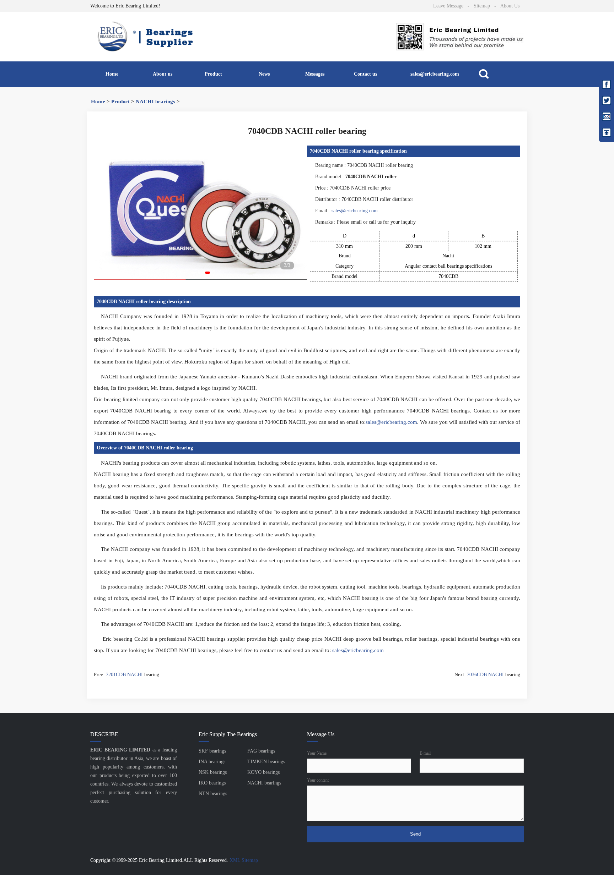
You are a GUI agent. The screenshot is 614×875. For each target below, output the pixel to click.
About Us (509, 6)
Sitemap (482, 6)
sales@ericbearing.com (434, 74)
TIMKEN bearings (266, 761)
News (264, 74)
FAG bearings (261, 751)
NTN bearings (213, 793)
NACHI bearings (155, 101)
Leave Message (448, 6)
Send (415, 834)
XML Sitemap (244, 860)
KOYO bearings (263, 772)
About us (162, 74)
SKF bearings (212, 751)
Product (213, 74)
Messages (314, 74)
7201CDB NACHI (124, 674)
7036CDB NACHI (485, 674)
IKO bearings (212, 783)
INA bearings (212, 761)
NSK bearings (213, 772)
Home (112, 74)
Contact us (365, 74)
